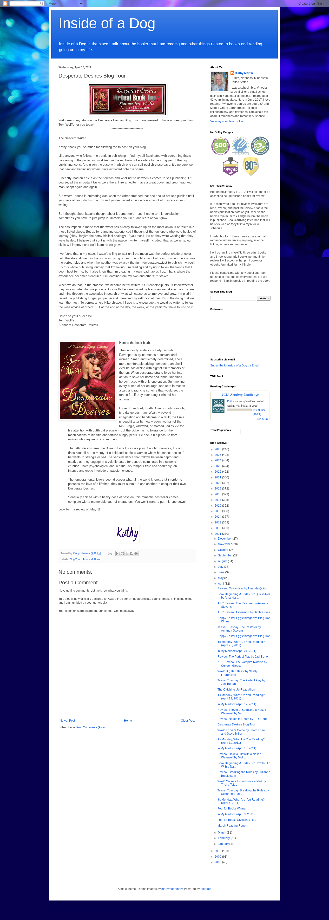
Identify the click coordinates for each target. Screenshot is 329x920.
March (222, 832)
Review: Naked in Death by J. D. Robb (242, 719)
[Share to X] (127, 553)
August (223, 561)
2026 (218, 449)
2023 (218, 466)
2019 (218, 488)
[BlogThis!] (122, 553)
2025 (218, 455)
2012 (218, 528)
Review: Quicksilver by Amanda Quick (242, 588)
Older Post (188, 720)
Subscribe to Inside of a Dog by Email (234, 365)
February (224, 838)
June (221, 572)
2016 (218, 505)
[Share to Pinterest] (136, 553)
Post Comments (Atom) (91, 727)
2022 (218, 471)
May (221, 578)
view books (262, 418)
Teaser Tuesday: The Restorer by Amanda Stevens (239, 629)
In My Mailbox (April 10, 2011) (236, 748)
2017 (218, 500)
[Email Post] (110, 553)
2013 (218, 522)
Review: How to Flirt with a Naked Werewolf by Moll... (239, 755)
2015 (218, 511)
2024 (218, 460)
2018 (218, 494)
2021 (218, 477)
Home (128, 720)
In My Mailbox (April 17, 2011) (236, 704)
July (221, 566)
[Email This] (117, 553)
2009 (218, 856)
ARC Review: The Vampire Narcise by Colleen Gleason (242, 663)
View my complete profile (226, 121)
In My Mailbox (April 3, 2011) (236, 814)
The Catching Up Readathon (236, 689)
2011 (218, 533)
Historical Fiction (91, 559)
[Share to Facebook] (131, 553)
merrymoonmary (172, 889)
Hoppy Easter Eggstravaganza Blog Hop (243, 636)
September (225, 555)
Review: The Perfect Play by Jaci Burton (243, 656)
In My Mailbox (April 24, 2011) (236, 651)
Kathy (230, 401)
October (223, 550)
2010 (218, 851)
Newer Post (67, 720)
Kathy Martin (244, 73)
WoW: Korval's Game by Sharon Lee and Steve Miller (241, 732)
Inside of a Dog (107, 23)
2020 (218, 483)
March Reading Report (232, 825)
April (221, 583)
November (225, 544)
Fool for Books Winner (231, 808)
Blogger (205, 889)
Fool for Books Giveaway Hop (236, 820)
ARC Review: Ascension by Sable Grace (243, 612)
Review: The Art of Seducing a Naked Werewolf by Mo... (241, 711)
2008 (218, 862)
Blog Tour (75, 559)
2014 (218, 516)
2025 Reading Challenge (240, 394)
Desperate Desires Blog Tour (236, 724)
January (223, 844)
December (225, 538)
